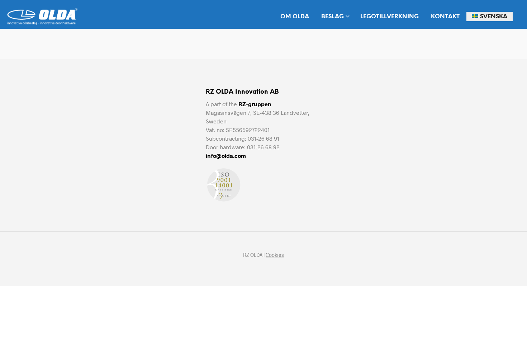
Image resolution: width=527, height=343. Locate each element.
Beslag (332, 17)
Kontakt (445, 17)
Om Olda (294, 17)
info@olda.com (226, 155)
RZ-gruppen (254, 103)
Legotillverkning (389, 17)
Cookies (275, 255)
